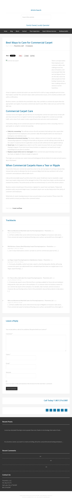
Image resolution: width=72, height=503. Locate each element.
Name (8, 354)
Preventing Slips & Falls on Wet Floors (52, 456)
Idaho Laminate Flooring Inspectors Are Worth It (20, 439)
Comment (9, 334)
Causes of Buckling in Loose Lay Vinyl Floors (19, 427)
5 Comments (29, 46)
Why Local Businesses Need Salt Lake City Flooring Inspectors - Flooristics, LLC (31, 300)
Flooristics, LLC (36, 5)
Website (8, 372)
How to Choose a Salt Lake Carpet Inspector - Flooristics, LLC (20, 456)
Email (8, 363)
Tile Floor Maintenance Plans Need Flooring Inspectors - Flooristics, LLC (23, 467)
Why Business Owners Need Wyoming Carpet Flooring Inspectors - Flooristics (30, 246)
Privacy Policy (47, 495)
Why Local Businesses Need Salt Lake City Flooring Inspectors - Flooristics (29, 230)
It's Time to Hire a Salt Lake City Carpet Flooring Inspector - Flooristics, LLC (30, 278)
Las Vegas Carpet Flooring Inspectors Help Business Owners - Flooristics (29, 260)
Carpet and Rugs (17, 208)
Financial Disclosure (33, 495)
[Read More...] (6, 434)
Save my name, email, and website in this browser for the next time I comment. (29, 383)
